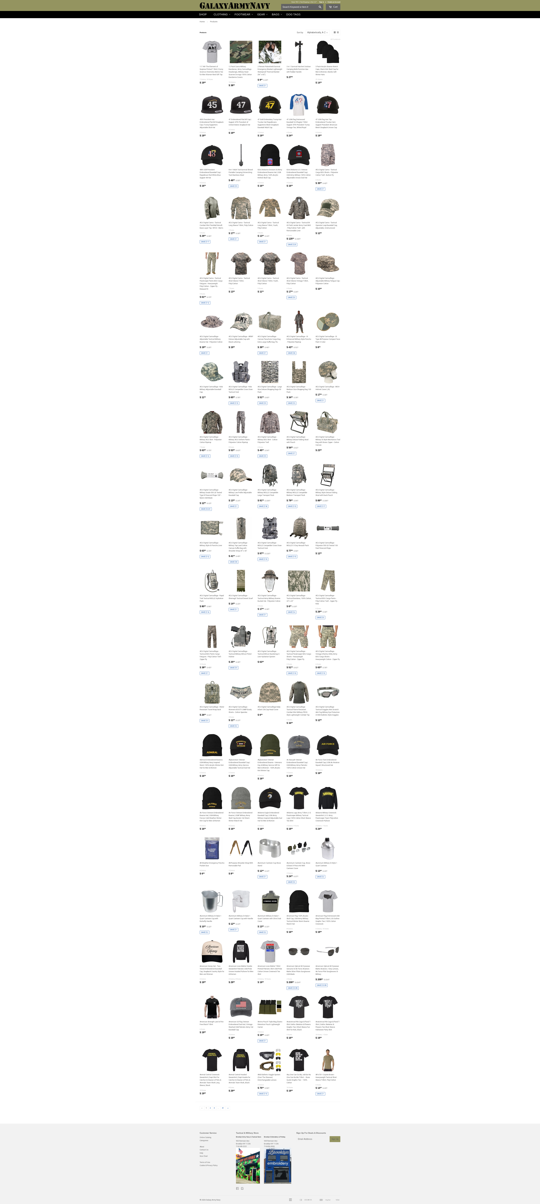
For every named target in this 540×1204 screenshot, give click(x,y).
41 (223, 1108)
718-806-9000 (269, 1146)
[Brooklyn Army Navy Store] (248, 1183)
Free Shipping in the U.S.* (308, 2)
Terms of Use (205, 1162)
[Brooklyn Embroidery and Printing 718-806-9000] (277, 1183)
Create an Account (334, 2)
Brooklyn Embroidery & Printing (274, 1137)
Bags (275, 14)
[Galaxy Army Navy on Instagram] (242, 1189)
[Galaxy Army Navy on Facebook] (237, 1189)
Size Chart (204, 1156)
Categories (204, 1141)
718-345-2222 (241, 1146)
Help (201, 1153)
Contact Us (204, 1150)
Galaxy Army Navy (213, 1200)
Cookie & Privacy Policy (209, 1165)
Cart (335, 7)
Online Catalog (205, 1137)
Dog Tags (293, 14)
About (202, 1147)
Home (202, 22)
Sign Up (334, 1139)
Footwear (242, 14)
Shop (203, 14)
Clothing (221, 14)
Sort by (300, 32)
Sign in (321, 2)
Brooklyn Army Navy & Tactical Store (248, 1137)
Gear (261, 14)
